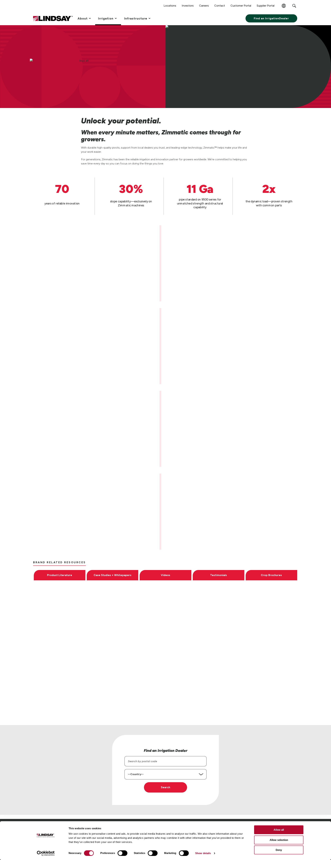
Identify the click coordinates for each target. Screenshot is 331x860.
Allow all (279, 829)
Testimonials (218, 575)
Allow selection (279, 839)
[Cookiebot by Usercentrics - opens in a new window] (46, 853)
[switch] (122, 853)
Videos (165, 575)
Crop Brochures (271, 575)
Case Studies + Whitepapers (112, 575)
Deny (279, 849)
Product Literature (59, 575)
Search (165, 787)
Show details (203, 853)
